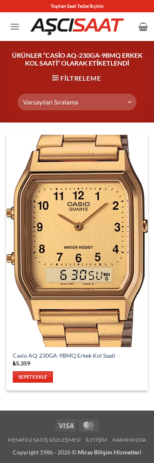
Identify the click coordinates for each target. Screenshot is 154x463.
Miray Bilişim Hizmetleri (109, 452)
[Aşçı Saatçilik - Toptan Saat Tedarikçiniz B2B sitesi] (77, 26)
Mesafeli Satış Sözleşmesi (44, 440)
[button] (15, 26)
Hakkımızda (129, 440)
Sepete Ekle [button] (32, 376)
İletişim (97, 440)
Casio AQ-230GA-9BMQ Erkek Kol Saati (64, 355)
